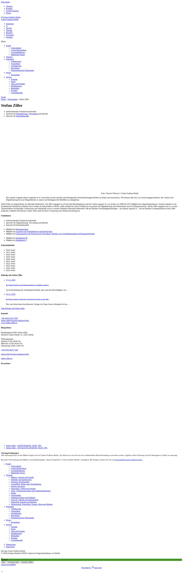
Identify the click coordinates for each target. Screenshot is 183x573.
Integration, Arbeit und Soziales (23, 489)
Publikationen (16, 86)
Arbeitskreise (16, 66)
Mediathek (15, 88)
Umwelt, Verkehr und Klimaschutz (24, 500)
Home (3, 99)
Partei (13, 82)
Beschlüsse (15, 68)
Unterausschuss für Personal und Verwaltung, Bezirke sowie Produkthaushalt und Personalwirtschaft (55, 234)
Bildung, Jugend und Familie (22, 477)
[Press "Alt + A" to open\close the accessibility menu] (2, 558)
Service (9, 77)
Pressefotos (15, 75)
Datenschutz (11, 544)
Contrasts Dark (13, 562)
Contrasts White (27, 562)
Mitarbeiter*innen (18, 55)
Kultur (13, 493)
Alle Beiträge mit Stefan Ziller (13, 308)
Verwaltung (33, 114)
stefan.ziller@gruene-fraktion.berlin (15, 320)
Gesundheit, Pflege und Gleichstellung (26, 484)
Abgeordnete (16, 48)
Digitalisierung (22, 114)
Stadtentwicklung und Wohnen (23, 498)
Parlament (10, 59)
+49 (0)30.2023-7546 (9, 350)
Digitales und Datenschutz (21, 480)
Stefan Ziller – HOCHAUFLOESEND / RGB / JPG (27, 448)
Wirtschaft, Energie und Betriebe (24, 502)
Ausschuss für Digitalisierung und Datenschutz (33, 231)
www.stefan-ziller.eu (9, 323)
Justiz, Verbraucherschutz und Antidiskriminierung (31, 491)
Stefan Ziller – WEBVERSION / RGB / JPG (24, 446)
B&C (3, 562)
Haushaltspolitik (22, 116)
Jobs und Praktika (18, 84)
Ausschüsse (15, 64)
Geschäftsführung (18, 52)
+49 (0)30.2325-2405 (9, 318)
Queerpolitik (16, 495)
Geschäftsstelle (17, 93)
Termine (9, 6)
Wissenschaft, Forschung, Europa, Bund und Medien (32, 504)
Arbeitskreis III (21, 238)
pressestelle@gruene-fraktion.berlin (128, 460)
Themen (9, 57)
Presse (8, 13)
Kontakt (9, 8)
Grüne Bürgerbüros (18, 50)
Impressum (10, 547)
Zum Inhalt (5, 2)
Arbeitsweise (16, 61)
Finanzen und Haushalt (20, 482)
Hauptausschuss (22, 229)
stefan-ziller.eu (6, 358)
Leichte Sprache (12, 11)
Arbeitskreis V (21, 240)
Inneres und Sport (18, 486)
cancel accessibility (8, 565)
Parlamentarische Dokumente (22, 70)
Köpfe (8, 46)
